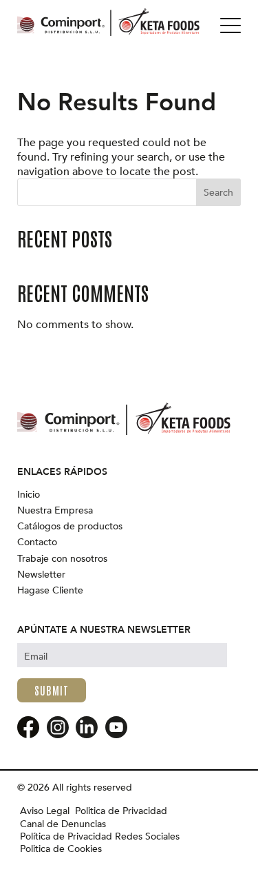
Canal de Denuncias (63, 824)
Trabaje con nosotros (62, 559)
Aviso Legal (44, 811)
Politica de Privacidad (121, 811)
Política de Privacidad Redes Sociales (100, 837)
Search (218, 192)
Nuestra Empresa (55, 511)
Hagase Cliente (50, 591)
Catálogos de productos (69, 526)
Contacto (37, 542)
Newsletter (41, 575)
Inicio (28, 495)
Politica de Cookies (61, 849)
